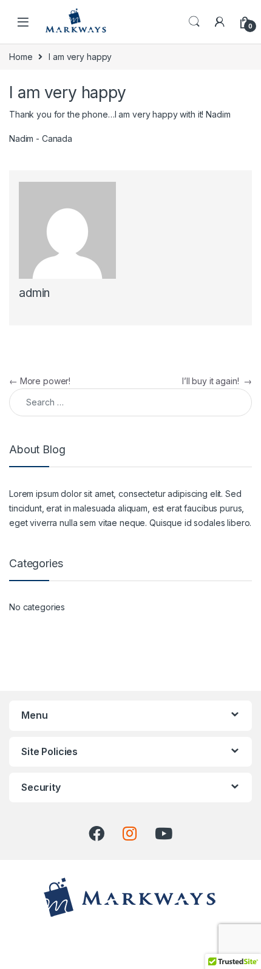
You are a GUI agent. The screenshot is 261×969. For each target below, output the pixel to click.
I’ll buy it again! (217, 381)
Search (194, 21)
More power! (39, 381)
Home (20, 57)
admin (34, 293)
